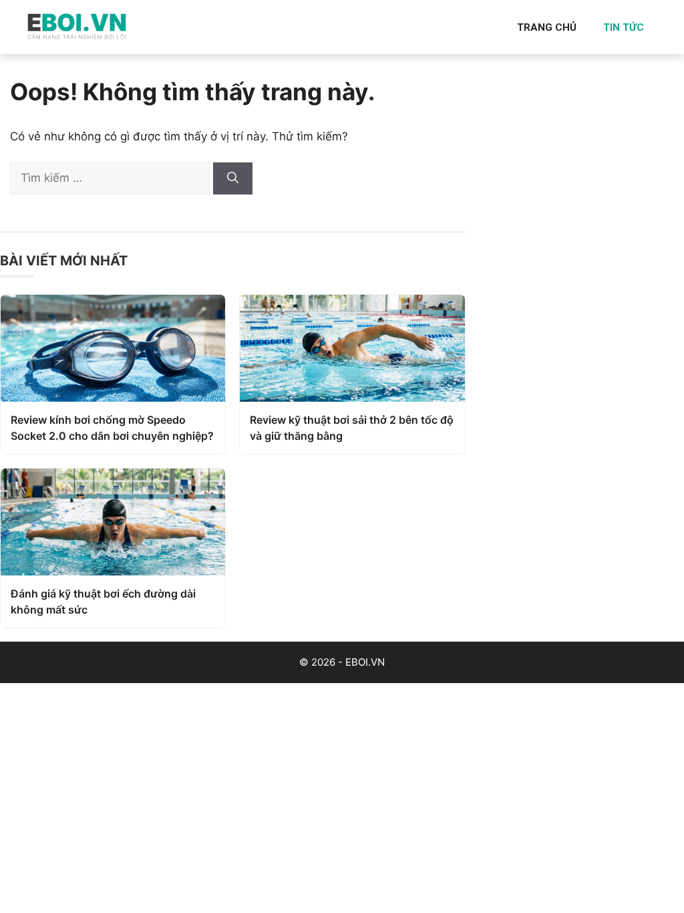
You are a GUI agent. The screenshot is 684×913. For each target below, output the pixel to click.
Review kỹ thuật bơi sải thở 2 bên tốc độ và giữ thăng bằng (352, 427)
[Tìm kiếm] (232, 178)
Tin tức (623, 27)
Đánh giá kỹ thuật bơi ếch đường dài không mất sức (103, 601)
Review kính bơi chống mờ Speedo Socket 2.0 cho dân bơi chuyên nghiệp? (112, 427)
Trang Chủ (546, 27)
